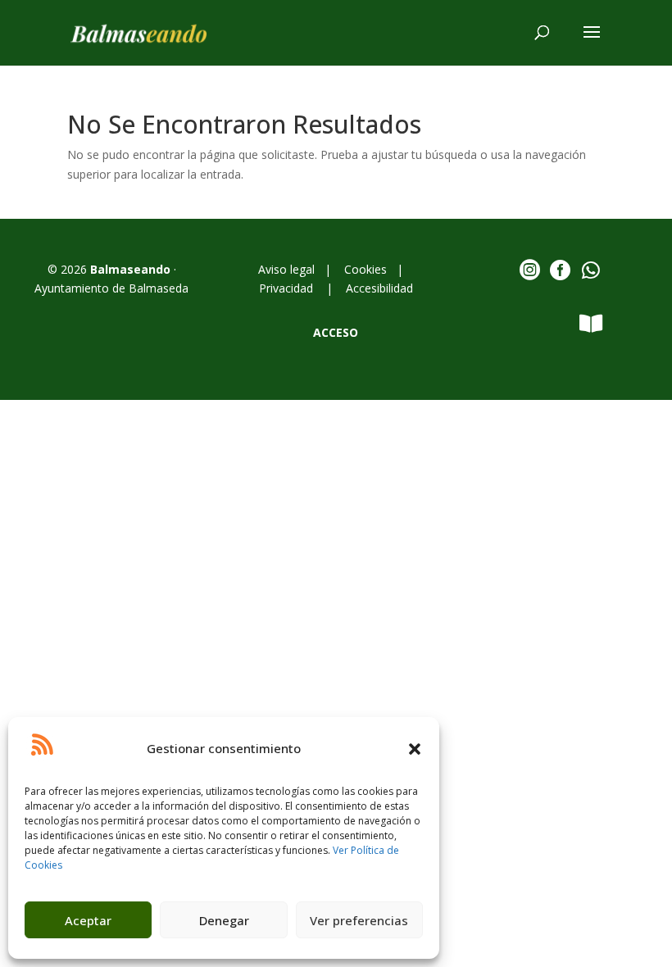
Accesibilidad (379, 288)
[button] (414, 749)
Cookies (365, 269)
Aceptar (88, 920)
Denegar (224, 920)
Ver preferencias (359, 920)
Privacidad (287, 288)
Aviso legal (289, 269)
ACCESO (335, 332)
